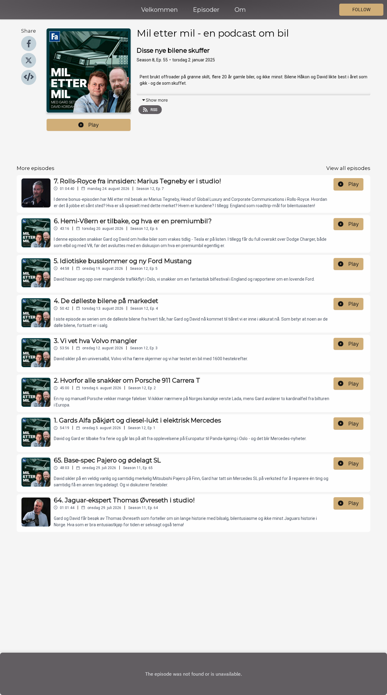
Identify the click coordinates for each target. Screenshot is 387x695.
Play (93, 125)
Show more (157, 100)
